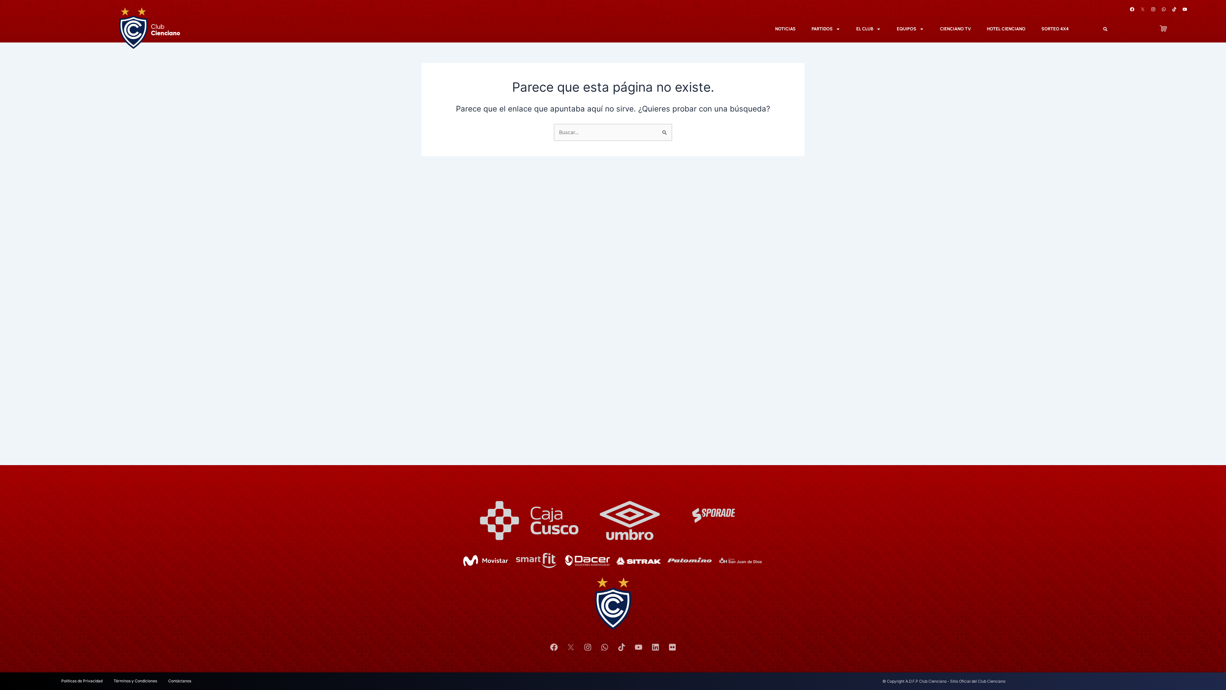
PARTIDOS (822, 29)
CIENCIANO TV (955, 29)
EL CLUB (864, 29)
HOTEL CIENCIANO (1006, 29)
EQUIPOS (906, 29)
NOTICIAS (785, 29)
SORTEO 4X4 (1055, 29)
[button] (1105, 29)
